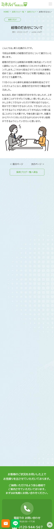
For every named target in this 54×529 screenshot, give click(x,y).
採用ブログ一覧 (18, 12)
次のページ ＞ (37, 164)
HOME (6, 12)
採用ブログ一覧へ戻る (27, 172)
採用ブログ (31, 12)
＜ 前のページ (16, 164)
